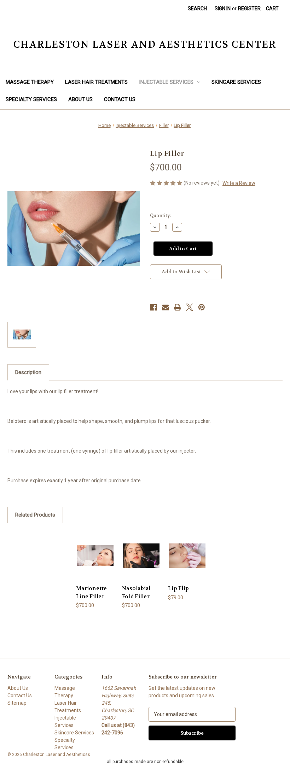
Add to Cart (95, 564)
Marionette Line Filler (91, 592)
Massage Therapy (30, 82)
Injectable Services (166, 82)
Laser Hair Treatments (96, 82)
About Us (80, 99)
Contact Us (119, 99)
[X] (189, 307)
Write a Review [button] (238, 183)
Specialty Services (31, 99)
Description (28, 372)
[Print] (177, 307)
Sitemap (17, 703)
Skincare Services (236, 82)
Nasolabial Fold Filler (136, 592)
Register (249, 8)
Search (197, 8)
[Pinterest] (201, 307)
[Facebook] (153, 307)
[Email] (165, 307)
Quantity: (160, 216)
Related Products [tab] (35, 515)
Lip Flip (178, 588)
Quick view (95, 546)
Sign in (223, 8)
